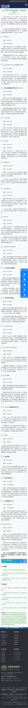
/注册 (25, 1)
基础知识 (16, 644)
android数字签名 (7, 618)
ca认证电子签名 (15, 616)
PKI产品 (3, 638)
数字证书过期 (8, 614)
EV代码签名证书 (11, 689)
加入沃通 (3, 658)
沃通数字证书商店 (15, 1)
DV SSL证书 (17, 659)
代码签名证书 (4, 636)
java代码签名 (15, 618)
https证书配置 (19, 619)
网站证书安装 (16, 614)
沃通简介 (3, 652)
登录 (23, 1)
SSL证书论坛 (17, 652)
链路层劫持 (18, 623)
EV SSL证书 (17, 656)
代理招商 (3, 656)
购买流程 (16, 634)
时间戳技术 (4, 619)
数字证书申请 (10, 612)
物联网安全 (3, 644)
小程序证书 (7, 616)
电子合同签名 (4, 642)
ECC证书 (3, 640)
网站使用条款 (4, 694)
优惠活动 (3, 661)
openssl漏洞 (20, 621)
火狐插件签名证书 (10, 624)
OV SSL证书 (17, 658)
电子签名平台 (17, 654)
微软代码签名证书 (20, 689)
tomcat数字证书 (12, 621)
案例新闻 (3, 659)
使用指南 (16, 638)
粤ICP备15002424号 (21, 704)
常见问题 (16, 640)
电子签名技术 (11, 619)
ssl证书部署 (23, 618)
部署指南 (16, 642)
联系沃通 (3, 654)
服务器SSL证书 (10, 623)
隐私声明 (11, 694)
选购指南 (16, 636)
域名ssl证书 (18, 612)
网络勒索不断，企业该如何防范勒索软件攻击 (14, 570)
